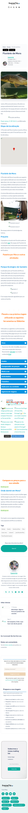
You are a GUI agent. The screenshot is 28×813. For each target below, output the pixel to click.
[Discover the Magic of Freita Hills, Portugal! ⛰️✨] (20, 413)
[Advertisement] (14, 25)
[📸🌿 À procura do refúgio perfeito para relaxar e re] (7, 413)
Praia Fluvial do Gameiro (6, 536)
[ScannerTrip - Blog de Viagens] (14, 3)
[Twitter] (14, 7)
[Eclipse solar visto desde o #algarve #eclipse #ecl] (7, 427)
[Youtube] (10, 793)
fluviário (9, 529)
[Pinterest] (19, 7)
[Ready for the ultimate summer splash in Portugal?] (20, 427)
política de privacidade (12, 680)
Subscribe (14, 769)
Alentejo (3, 529)
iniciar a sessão (8, 645)
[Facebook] (11, 7)
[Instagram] (16, 7)
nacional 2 (11, 532)
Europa (8, 47)
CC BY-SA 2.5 (13, 121)
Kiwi (9, 354)
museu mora (4, 532)
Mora (23, 529)
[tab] (14, 343)
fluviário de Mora (16, 529)
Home (4, 47)
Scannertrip (11, 57)
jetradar (12, 352)
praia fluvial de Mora (20, 532)
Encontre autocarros (11, 728)
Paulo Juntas (4, 121)
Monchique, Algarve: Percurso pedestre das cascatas (18, 611)
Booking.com (5, 487)
